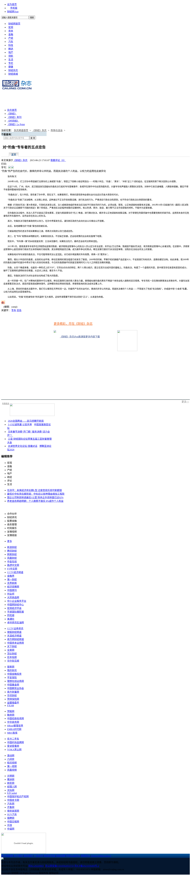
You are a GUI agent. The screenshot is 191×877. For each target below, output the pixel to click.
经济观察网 (13, 586)
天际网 (10, 790)
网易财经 (12, 554)
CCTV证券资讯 (15, 628)
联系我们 (28, 855)
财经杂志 (13, 70)
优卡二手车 (13, 739)
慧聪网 (10, 711)
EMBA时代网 (14, 729)
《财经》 (12, 113)
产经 (10, 38)
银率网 (10, 667)
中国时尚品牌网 (15, 742)
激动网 (10, 755)
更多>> (185, 401)
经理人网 (12, 786)
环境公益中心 (73, 855)
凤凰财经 (12, 558)
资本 (10, 31)
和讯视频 (12, 762)
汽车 (10, 41)
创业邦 (10, 594)
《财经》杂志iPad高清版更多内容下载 (80, 336)
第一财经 (12, 579)
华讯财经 (12, 695)
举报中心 (85, 855)
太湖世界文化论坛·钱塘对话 (22, 446)
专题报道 (5, 404)
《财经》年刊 (14, 117)
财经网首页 (14, 23)
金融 (10, 34)
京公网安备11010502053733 (59, 866)
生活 (10, 59)
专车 (13, 310)
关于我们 (18, 855)
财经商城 (13, 74)
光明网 (10, 776)
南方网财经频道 (15, 639)
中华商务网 (13, 722)
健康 (10, 66)
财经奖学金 (50, 855)
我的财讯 (12, 670)
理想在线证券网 (15, 681)
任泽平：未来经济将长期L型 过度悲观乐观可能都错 (34, 490)
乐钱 (9, 825)
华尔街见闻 (13, 661)
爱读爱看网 (13, 746)
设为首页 (12, 4)
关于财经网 (7, 855)
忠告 (19, 310)
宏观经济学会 (14, 608)
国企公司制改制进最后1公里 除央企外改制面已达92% (35, 497)
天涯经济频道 (14, 635)
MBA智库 (12, 733)
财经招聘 (61, 855)
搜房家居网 (13, 811)
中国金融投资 (14, 674)
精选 (10, 49)
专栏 (10, 63)
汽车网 (10, 803)
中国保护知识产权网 (18, 796)
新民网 (10, 783)
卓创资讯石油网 (15, 622)
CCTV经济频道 (15, 572)
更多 (9, 541)
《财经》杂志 (39, 130)
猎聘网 (10, 818)
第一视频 (12, 766)
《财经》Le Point (16, 124)
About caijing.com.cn (101, 855)
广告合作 (38, 855)
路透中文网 (13, 565)
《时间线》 (13, 121)
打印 (3, 164)
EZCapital (12, 793)
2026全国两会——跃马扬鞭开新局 (26, 421)
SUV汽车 (12, 814)
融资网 (10, 715)
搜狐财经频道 (14, 632)
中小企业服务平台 (16, 601)
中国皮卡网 (13, 800)
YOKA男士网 (14, 749)
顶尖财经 (12, 653)
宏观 (10, 27)
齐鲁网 (10, 807)
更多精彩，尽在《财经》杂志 (73, 323)
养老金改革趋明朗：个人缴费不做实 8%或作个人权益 (35, 501)
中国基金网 (13, 684)
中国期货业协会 (15, 688)
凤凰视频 (12, 770)
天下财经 (12, 646)
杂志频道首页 (21, 130)
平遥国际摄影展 (15, 612)
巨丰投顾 (12, 657)
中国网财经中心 (15, 604)
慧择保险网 (13, 699)
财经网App (13, 11)
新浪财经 (12, 547)
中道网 (10, 829)
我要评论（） (58, 160)
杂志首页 (12, 110)
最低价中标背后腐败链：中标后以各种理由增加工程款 (35, 494)
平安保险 (12, 677)
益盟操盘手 (13, 702)
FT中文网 (12, 568)
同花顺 (10, 615)
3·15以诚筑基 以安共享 (20, 424)
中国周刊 (12, 590)
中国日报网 (13, 821)
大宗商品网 (13, 597)
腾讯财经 (12, 551)
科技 (10, 45)
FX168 (10, 705)
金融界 (10, 576)
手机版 (13, 8)
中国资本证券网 (15, 643)
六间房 (10, 759)
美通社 (10, 619)
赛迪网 (10, 779)
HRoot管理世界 (15, 725)
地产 (10, 52)
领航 (10, 56)
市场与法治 (57, 130)
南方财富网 (13, 692)
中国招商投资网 (15, 718)
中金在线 (12, 561)
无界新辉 (12, 583)
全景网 (10, 650)
